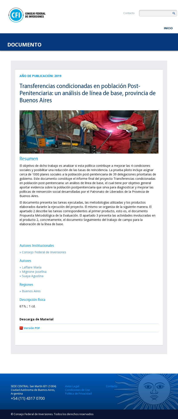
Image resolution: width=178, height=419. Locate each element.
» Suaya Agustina (31, 276)
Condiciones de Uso (77, 390)
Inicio (168, 28)
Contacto (129, 13)
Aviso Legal (72, 386)
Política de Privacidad (78, 393)
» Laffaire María (30, 267)
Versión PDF (32, 328)
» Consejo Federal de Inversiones (43, 252)
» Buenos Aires (30, 291)
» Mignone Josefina (33, 272)
